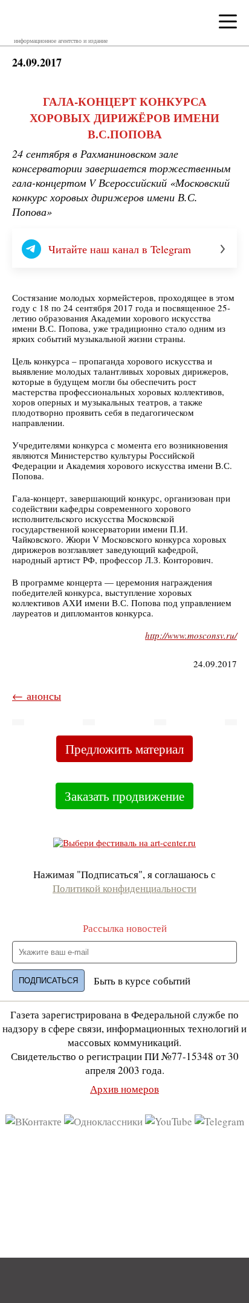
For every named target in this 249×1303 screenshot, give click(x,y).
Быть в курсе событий (142, 981)
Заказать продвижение (124, 795)
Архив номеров (124, 1089)
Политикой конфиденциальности (124, 888)
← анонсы (36, 695)
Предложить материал (124, 748)
